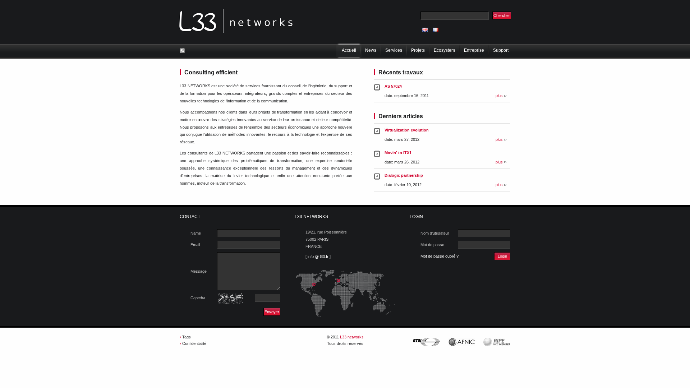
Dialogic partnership (404, 175)
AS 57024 (393, 86)
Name (195, 233)
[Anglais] (425, 30)
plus (499, 95)
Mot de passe (432, 244)
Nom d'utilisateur (434, 233)
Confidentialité (194, 343)
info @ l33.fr (318, 256)
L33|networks (352, 337)
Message (198, 271)
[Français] (435, 30)
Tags (186, 337)
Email (195, 244)
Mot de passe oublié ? (439, 256)
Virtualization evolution (407, 130)
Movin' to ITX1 (398, 153)
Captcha (197, 298)
